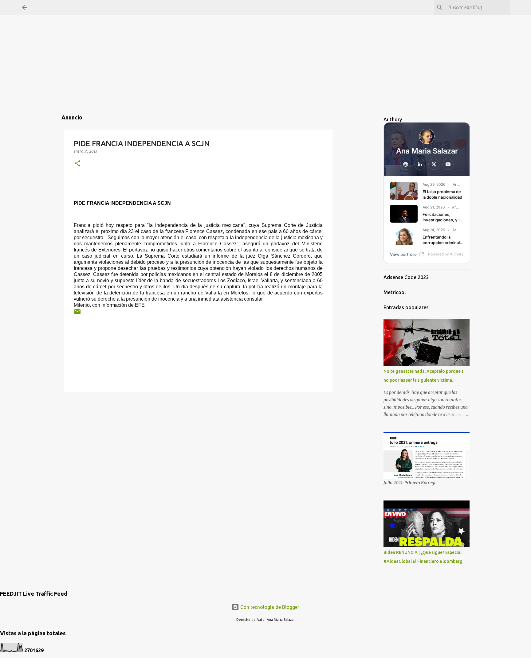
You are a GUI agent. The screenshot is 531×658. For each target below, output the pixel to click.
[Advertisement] (265, 43)
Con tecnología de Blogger (269, 607)
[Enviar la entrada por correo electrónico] (77, 314)
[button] (77, 164)
